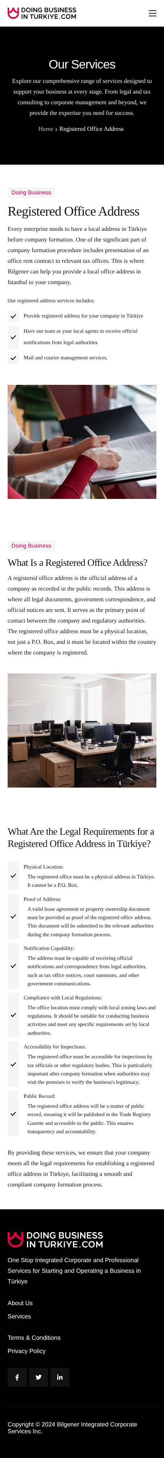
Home (46, 129)
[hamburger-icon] (152, 13)
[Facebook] (17, 1377)
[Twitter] (38, 1377)
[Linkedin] (59, 1377)
